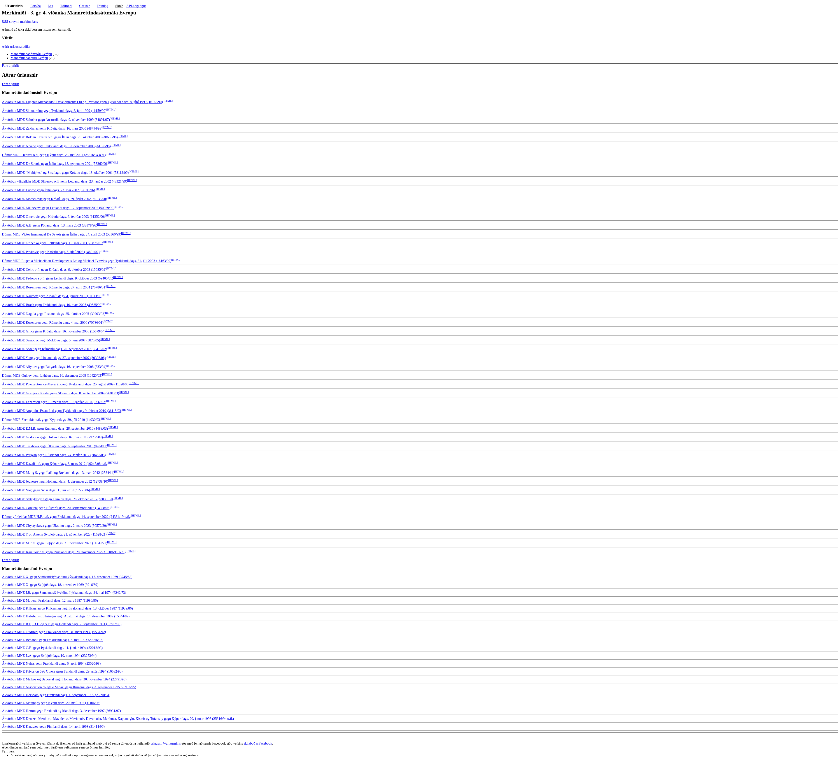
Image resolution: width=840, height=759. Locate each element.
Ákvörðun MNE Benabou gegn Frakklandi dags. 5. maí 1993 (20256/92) (52, 640)
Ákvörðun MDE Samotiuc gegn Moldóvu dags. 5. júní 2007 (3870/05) (51, 340)
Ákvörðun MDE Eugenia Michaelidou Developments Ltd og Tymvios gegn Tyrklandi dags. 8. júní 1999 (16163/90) (82, 102)
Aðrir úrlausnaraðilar (16, 46)
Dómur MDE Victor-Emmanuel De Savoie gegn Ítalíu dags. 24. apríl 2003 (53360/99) (61, 234)
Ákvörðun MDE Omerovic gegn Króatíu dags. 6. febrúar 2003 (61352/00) (53, 216)
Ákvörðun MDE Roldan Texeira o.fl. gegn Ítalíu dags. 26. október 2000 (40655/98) (60, 137)
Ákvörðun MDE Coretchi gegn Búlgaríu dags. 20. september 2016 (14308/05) (56, 508)
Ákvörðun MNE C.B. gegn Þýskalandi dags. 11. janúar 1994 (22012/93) (52, 648)
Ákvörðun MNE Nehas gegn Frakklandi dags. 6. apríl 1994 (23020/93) (51, 663)
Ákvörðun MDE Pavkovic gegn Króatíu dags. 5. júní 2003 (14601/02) (51, 252)
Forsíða (35, 6)
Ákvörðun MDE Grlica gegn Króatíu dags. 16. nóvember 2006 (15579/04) (53, 331)
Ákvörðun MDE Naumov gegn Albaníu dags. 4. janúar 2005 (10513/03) (52, 296)
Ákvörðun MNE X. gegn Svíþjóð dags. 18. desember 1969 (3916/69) (50, 585)
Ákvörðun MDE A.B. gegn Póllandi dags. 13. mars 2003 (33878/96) (49, 225)
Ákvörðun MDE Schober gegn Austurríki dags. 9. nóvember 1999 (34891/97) (56, 119)
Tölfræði (66, 6)
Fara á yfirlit (10, 65)
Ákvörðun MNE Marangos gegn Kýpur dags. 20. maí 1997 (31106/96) (51, 703)
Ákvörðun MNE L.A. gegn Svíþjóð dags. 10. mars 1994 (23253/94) (49, 655)
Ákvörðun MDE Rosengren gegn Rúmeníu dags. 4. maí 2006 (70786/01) (52, 322)
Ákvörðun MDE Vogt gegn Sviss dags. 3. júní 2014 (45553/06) (46, 490)
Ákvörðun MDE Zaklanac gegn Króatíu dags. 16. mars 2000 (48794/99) (52, 128)
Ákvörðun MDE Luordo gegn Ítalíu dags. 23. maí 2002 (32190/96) (48, 190)
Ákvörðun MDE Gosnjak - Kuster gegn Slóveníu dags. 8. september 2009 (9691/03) (60, 393)
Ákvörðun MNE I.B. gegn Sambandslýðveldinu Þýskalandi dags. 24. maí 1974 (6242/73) (64, 592)
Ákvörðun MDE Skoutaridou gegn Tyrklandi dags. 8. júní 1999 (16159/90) (54, 111)
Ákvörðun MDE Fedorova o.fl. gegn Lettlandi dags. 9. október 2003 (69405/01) (57, 278)
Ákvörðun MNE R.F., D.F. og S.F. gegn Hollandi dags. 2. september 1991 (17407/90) (61, 624)
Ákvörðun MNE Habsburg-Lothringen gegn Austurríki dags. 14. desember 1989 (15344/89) (66, 616)
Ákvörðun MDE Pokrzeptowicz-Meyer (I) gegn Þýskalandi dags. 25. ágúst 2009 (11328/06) (66, 384)
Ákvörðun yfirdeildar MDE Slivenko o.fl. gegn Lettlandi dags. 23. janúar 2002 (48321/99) (64, 181)
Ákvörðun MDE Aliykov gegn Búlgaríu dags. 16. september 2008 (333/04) (54, 367)
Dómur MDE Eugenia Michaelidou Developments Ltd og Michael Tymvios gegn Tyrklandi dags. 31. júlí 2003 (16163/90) (86, 261)
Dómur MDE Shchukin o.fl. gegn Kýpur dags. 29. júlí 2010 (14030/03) (51, 420)
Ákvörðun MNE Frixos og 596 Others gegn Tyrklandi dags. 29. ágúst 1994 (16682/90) (62, 671)
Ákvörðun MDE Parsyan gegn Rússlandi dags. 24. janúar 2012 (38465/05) (54, 455)
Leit (50, 6)
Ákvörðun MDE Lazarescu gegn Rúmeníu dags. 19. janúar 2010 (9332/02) (54, 402)
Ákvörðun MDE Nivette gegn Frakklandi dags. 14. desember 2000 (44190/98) (56, 146)
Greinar (84, 6)
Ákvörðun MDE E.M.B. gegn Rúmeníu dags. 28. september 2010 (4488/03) (55, 428)
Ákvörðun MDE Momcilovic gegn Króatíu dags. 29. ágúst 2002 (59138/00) (54, 199)
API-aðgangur (136, 6)
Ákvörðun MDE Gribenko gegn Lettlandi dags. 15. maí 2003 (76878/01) (52, 243)
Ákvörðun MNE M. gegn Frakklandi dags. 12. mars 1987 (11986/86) (50, 600)
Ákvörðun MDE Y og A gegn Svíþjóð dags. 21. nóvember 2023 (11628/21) (54, 534)
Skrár (119, 6)
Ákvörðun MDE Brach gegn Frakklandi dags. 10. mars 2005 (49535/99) (52, 305)
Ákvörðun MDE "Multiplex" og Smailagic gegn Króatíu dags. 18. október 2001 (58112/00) (65, 172)
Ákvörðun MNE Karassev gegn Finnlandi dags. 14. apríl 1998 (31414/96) (53, 726)
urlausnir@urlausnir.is (165, 743)
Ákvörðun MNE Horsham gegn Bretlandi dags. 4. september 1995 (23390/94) (56, 695)
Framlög (102, 6)
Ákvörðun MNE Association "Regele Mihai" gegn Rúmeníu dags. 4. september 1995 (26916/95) (69, 687)
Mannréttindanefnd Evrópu (29, 58)
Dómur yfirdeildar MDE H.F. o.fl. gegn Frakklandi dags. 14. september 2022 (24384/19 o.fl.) (66, 517)
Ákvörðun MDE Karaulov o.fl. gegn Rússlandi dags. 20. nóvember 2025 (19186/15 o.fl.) (64, 552)
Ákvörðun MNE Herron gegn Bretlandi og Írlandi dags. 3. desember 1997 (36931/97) (61, 711)
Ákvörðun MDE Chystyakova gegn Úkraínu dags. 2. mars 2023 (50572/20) (54, 525)
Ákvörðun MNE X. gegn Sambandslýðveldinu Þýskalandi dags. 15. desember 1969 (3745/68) (67, 577)
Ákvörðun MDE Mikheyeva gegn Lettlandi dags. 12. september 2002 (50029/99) (58, 208)
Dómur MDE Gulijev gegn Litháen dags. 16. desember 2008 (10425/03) (52, 375)
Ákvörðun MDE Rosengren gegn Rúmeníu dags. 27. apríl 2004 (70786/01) (54, 287)
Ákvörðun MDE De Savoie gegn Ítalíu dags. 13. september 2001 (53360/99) (55, 164)
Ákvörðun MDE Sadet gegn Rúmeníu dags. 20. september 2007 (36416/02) (54, 349)
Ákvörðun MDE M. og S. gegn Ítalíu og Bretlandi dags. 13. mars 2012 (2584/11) (58, 472)
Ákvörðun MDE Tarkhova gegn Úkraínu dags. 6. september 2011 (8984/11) (54, 446)
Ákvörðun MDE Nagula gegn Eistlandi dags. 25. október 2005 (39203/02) (53, 314)
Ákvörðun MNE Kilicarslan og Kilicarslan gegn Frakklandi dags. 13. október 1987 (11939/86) (67, 608)
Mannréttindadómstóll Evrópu (31, 54)
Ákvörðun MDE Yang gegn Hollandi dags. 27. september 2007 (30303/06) (54, 358)
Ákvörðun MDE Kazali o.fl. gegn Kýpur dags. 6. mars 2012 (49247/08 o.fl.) (55, 464)
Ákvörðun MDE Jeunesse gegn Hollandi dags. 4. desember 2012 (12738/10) (55, 481)
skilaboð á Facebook (258, 743)
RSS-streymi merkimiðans (20, 21)
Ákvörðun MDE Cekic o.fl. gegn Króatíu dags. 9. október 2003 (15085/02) (54, 269)
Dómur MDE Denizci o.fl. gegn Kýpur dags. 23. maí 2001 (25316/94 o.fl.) (54, 155)
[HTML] (168, 100)
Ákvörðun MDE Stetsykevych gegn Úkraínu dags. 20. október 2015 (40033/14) (57, 499)
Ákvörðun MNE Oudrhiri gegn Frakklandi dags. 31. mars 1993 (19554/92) (54, 632)
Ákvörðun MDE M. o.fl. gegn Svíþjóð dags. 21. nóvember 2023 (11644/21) (54, 543)
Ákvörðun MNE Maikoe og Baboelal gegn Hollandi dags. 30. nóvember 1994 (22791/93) (64, 679)
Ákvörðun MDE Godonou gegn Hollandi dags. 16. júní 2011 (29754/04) (52, 437)
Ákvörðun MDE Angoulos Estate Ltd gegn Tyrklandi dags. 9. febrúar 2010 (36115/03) (62, 411)
